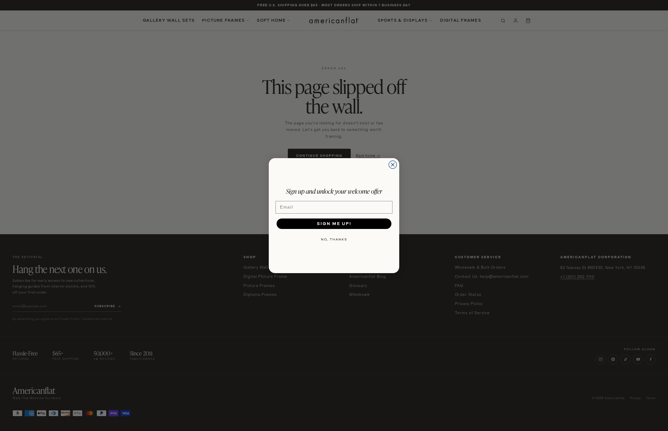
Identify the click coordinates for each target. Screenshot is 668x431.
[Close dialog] (393, 165)
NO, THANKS (334, 239)
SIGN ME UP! (334, 223)
